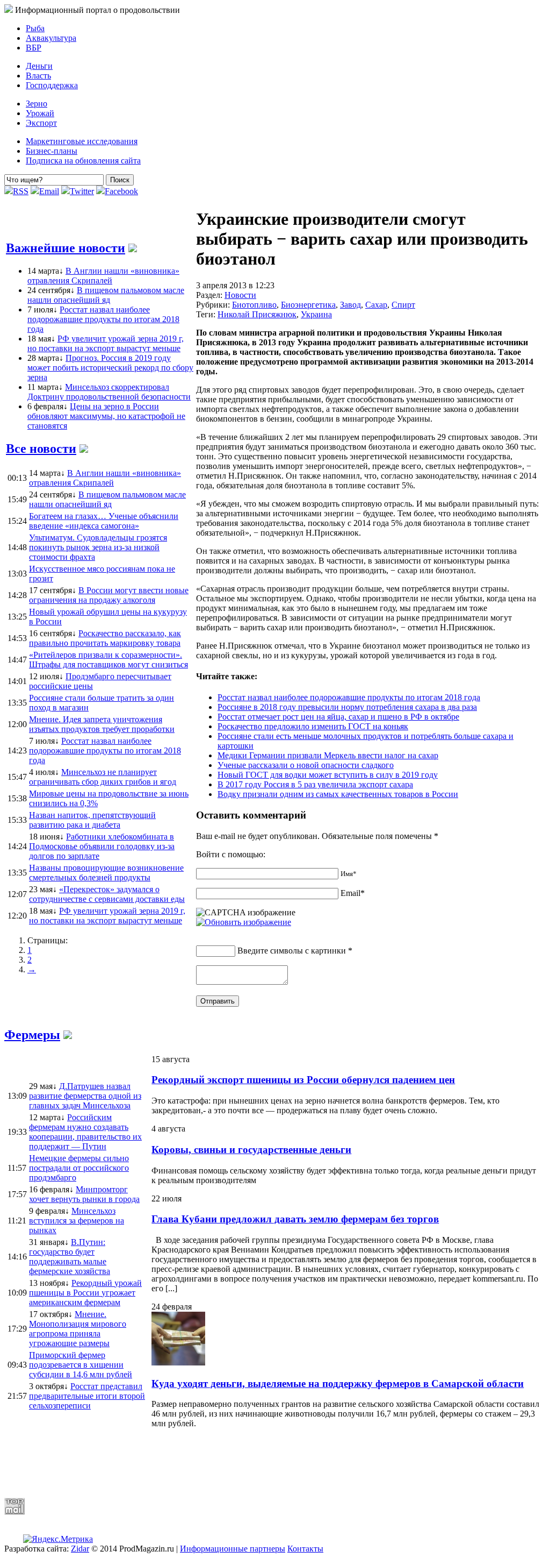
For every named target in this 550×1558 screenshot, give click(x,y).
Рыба (35, 28)
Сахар (376, 304)
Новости (240, 295)
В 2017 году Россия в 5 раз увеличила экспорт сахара (315, 784)
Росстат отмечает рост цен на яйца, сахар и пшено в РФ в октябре (338, 716)
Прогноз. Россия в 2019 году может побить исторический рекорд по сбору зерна (110, 367)
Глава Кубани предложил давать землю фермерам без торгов (295, 1219)
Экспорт (41, 122)
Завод (350, 304)
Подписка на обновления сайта (83, 160)
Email (49, 191)
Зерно (36, 103)
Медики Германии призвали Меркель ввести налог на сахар (328, 755)
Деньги (39, 65)
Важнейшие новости (65, 248)
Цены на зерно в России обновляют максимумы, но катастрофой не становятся (106, 416)
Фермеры (32, 1035)
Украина (316, 314)
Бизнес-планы (51, 150)
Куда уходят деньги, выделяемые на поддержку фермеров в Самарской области (337, 1383)
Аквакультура (51, 37)
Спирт (403, 304)
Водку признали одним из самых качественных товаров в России (338, 794)
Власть (38, 75)
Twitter (82, 191)
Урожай (40, 113)
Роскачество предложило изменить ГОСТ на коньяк (313, 726)
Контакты (305, 1548)
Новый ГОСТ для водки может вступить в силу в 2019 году (328, 774)
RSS (20, 191)
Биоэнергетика (308, 304)
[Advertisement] (264, 1463)
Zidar (80, 1548)
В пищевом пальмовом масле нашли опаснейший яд (105, 295)
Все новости (41, 449)
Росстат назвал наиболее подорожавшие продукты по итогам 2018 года (103, 319)
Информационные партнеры (232, 1548)
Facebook (121, 191)
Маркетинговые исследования (82, 141)
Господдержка (52, 85)
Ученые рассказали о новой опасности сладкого (306, 765)
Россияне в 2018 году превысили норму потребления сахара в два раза (347, 707)
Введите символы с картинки (291, 950)
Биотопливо (254, 304)
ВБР (33, 47)
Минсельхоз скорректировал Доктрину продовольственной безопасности (109, 391)
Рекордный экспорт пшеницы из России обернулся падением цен (303, 1079)
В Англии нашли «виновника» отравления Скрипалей (103, 275)
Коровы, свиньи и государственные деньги (251, 1149)
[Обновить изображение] (243, 922)
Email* (353, 893)
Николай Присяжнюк (257, 314)
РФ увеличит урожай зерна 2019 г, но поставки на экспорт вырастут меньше (105, 343)
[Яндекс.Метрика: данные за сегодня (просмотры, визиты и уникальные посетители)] (58, 1539)
